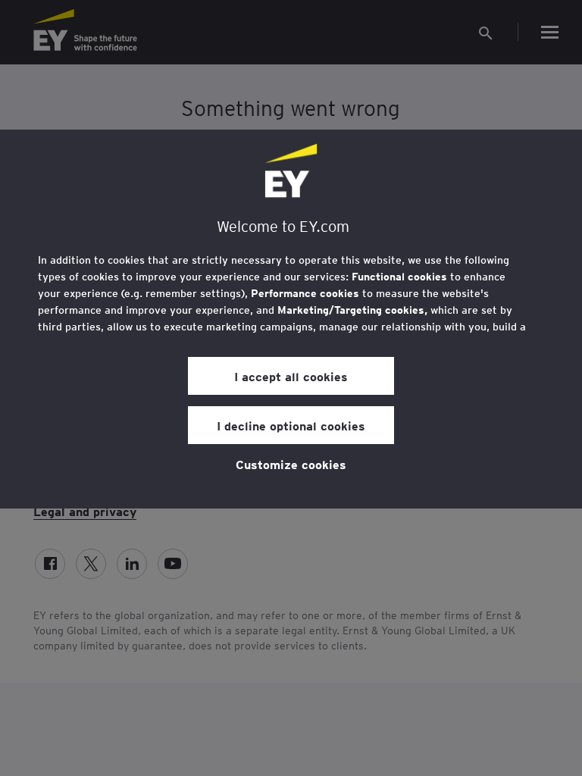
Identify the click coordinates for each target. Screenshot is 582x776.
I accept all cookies (291, 376)
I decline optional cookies (291, 425)
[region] (291, 319)
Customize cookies (291, 463)
